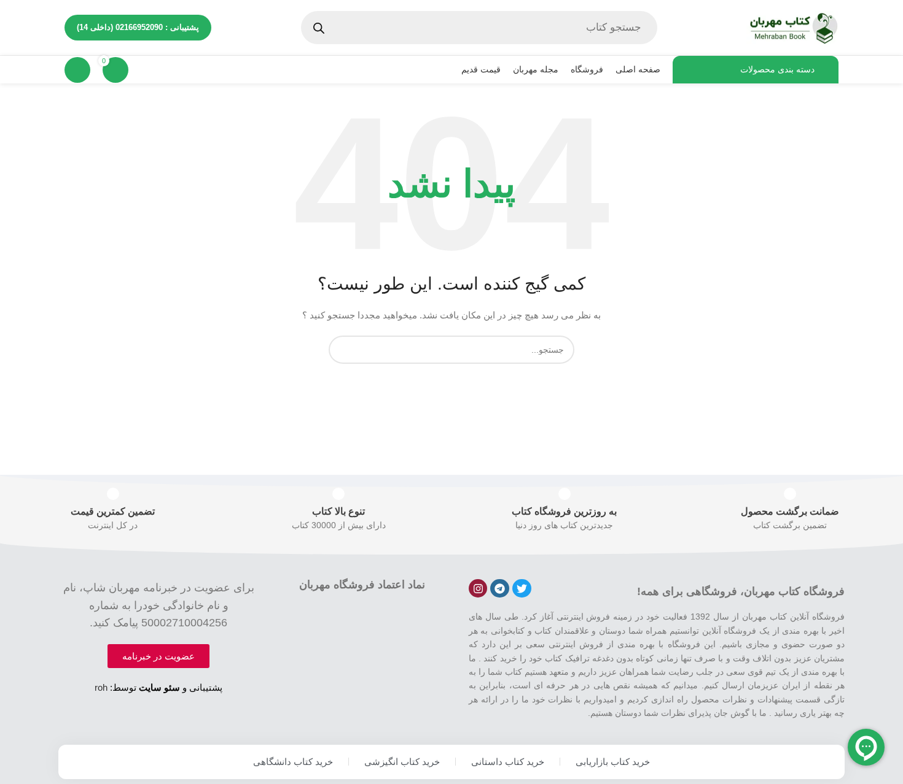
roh (101, 687)
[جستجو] (343, 350)
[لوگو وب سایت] (792, 27)
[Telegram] (499, 588)
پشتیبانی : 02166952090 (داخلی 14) (138, 27)
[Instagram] (478, 588)
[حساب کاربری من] (77, 70)
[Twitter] (521, 588)
